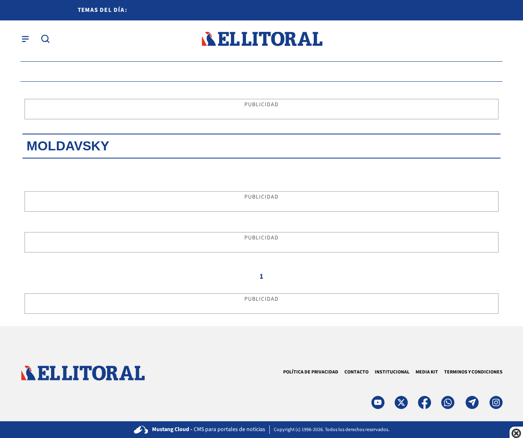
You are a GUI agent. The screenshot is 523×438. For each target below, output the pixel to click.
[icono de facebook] (424, 402)
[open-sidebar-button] (25, 39)
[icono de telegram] (472, 402)
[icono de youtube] (377, 402)
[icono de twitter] (401, 402)
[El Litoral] (261, 39)
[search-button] (45, 39)
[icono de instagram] (496, 402)
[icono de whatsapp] (447, 402)
